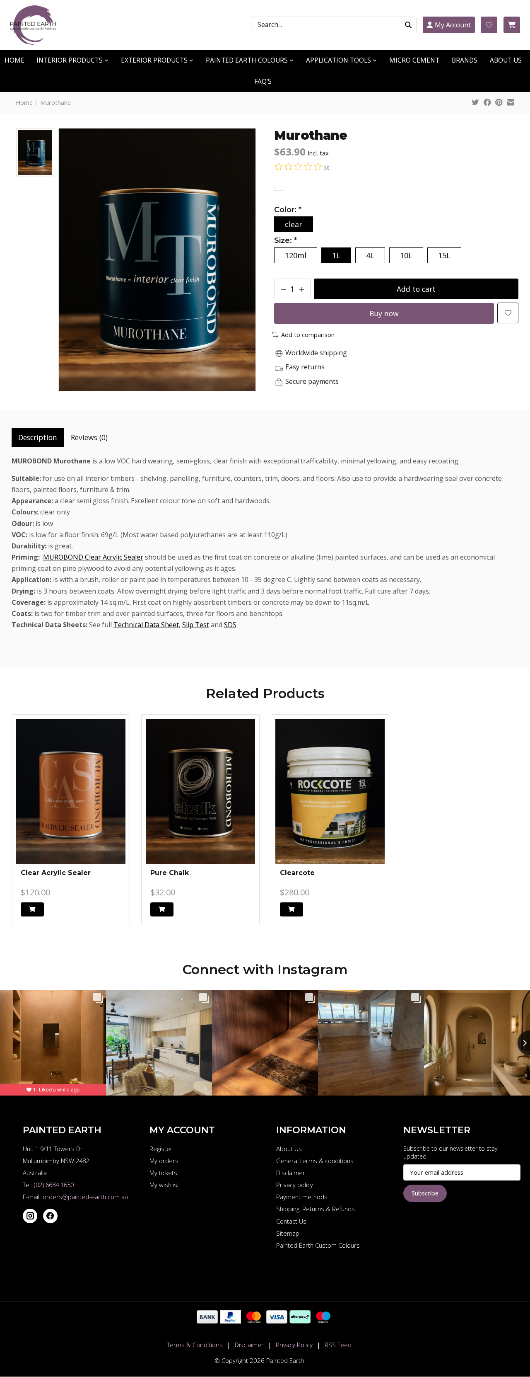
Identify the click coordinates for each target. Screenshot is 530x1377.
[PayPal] (230, 1321)
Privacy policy (294, 1185)
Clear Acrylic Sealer (56, 872)
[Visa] (276, 1321)
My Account (453, 24)
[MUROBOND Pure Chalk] (200, 791)
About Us (289, 1148)
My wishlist (164, 1185)
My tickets (163, 1173)
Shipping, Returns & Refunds (315, 1209)
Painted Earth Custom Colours (318, 1245)
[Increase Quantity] (301, 289)
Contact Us (291, 1221)
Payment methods (302, 1197)
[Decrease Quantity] (283, 289)
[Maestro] (323, 1321)
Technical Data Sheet (146, 624)
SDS (230, 624)
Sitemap (287, 1233)
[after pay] (300, 1321)
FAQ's (263, 81)
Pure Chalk (169, 872)
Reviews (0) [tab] (89, 437)
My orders (163, 1160)
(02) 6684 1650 (54, 1185)
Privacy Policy (294, 1345)
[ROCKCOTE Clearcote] (330, 791)
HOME (14, 60)
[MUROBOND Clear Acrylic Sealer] (70, 791)
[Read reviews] (298, 167)
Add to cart (416, 289)
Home (24, 102)
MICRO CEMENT (414, 60)
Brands (464, 60)
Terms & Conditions (195, 1345)
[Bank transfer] (207, 1321)
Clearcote (297, 872)
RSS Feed (338, 1345)
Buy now (384, 313)
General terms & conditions (315, 1160)
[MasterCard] (253, 1321)
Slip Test (195, 624)
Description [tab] (37, 437)
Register (161, 1148)
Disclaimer (290, 1173)
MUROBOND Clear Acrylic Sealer (93, 557)
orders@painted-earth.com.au (85, 1197)
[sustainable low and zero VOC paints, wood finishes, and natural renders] (36, 25)
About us (506, 60)
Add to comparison (308, 334)
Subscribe (425, 1193)
